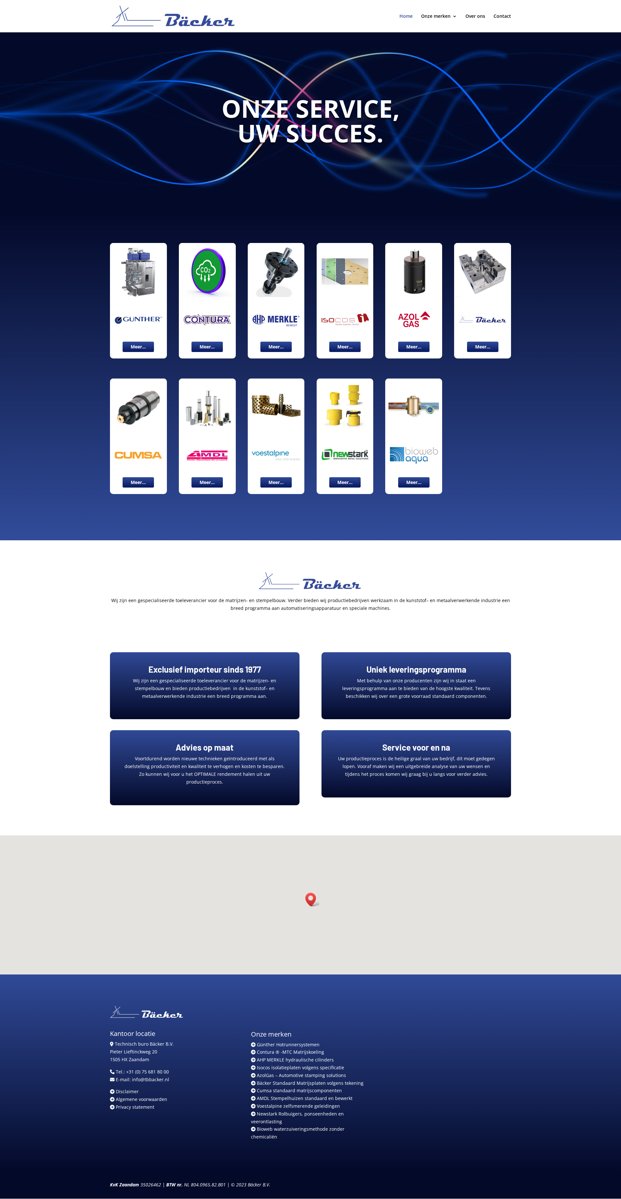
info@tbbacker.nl (150, 1079)
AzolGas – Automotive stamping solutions (301, 1075)
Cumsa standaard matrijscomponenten (299, 1090)
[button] (312, 900)
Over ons (475, 16)
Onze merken (436, 16)
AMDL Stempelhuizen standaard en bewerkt (304, 1098)
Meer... (138, 347)
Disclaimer (126, 1091)
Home (406, 16)
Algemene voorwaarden (140, 1099)
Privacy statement (134, 1107)
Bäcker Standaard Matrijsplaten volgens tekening (310, 1083)
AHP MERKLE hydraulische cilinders (295, 1060)
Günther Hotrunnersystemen (288, 1044)
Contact (502, 16)
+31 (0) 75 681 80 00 (147, 1072)
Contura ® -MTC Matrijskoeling (290, 1052)
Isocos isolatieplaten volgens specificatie (300, 1067)
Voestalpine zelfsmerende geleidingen (298, 1106)
